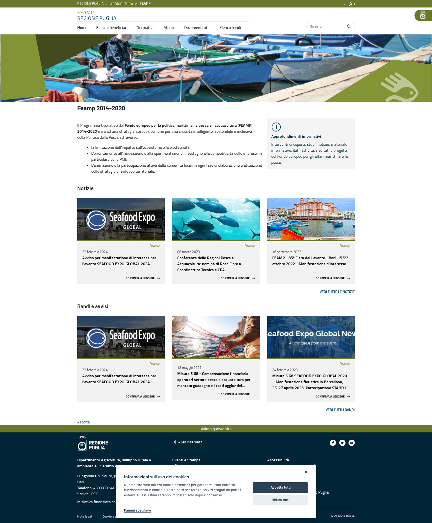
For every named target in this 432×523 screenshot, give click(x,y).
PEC (94, 494)
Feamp (155, 245)
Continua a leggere (140, 278)
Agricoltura (121, 4)
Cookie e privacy (113, 516)
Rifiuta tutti (280, 500)
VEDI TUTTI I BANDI (340, 409)
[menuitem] (82, 27)
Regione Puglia (90, 3)
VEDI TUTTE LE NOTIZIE (337, 291)
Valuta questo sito (216, 428)
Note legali (84, 516)
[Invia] (349, 26)
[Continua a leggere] (121, 219)
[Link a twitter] (342, 443)
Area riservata (190, 442)
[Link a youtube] (351, 443)
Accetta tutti (280, 487)
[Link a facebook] (333, 443)
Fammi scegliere (137, 510)
